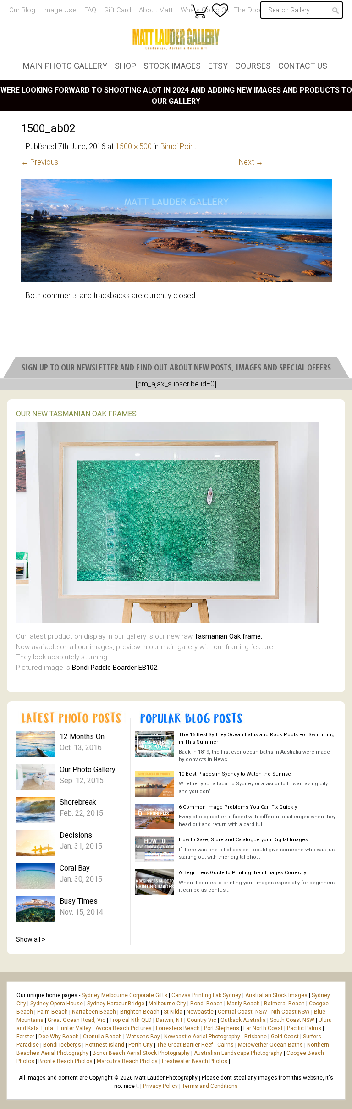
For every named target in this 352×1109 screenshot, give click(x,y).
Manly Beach (243, 1003)
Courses (253, 66)
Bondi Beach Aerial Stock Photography (141, 1053)
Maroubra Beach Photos (127, 1061)
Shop (125, 66)
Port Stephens (221, 1028)
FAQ (90, 10)
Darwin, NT (169, 1020)
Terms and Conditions (210, 1086)
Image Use (60, 10)
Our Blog (22, 10)
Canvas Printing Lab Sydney (206, 995)
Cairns (225, 1045)
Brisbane (255, 1036)
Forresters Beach (178, 1028)
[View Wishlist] (220, 10)
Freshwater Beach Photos (194, 1061)
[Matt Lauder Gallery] (176, 39)
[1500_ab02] (176, 280)
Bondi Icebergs (62, 1045)
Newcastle (200, 1012)
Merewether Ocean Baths (270, 1045)
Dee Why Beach (58, 1036)
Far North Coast (263, 1028)
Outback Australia (243, 1020)
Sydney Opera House (56, 1003)
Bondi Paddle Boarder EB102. (115, 667)
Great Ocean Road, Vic (76, 1020)
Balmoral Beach (284, 1003)
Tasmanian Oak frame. (228, 636)
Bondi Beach (206, 1003)
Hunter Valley (74, 1028)
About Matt (156, 10)
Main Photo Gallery (65, 66)
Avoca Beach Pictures (123, 1028)
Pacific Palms (304, 1028)
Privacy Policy (160, 1086)
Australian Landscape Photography (238, 1053)
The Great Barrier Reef (185, 1045)
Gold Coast (285, 1036)
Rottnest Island (104, 1045)
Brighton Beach (140, 1012)
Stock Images (172, 66)
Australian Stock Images (276, 995)
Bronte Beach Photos (65, 1061)
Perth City (140, 1045)
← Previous (39, 162)
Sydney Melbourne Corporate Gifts (125, 995)
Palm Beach (52, 1012)
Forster (25, 1036)
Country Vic (201, 1020)
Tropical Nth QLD (131, 1020)
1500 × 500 (134, 146)
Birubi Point (178, 146)
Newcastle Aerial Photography (202, 1036)
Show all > (30, 939)
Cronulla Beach (102, 1036)
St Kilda (173, 1012)
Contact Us (302, 66)
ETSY (218, 66)
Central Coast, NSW (242, 1012)
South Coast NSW (292, 1020)
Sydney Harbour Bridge (115, 1003)
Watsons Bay (143, 1036)
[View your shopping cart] (199, 11)
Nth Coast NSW (290, 1012)
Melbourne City (167, 1003)
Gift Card (117, 10)
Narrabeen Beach (94, 1012)
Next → (251, 162)
